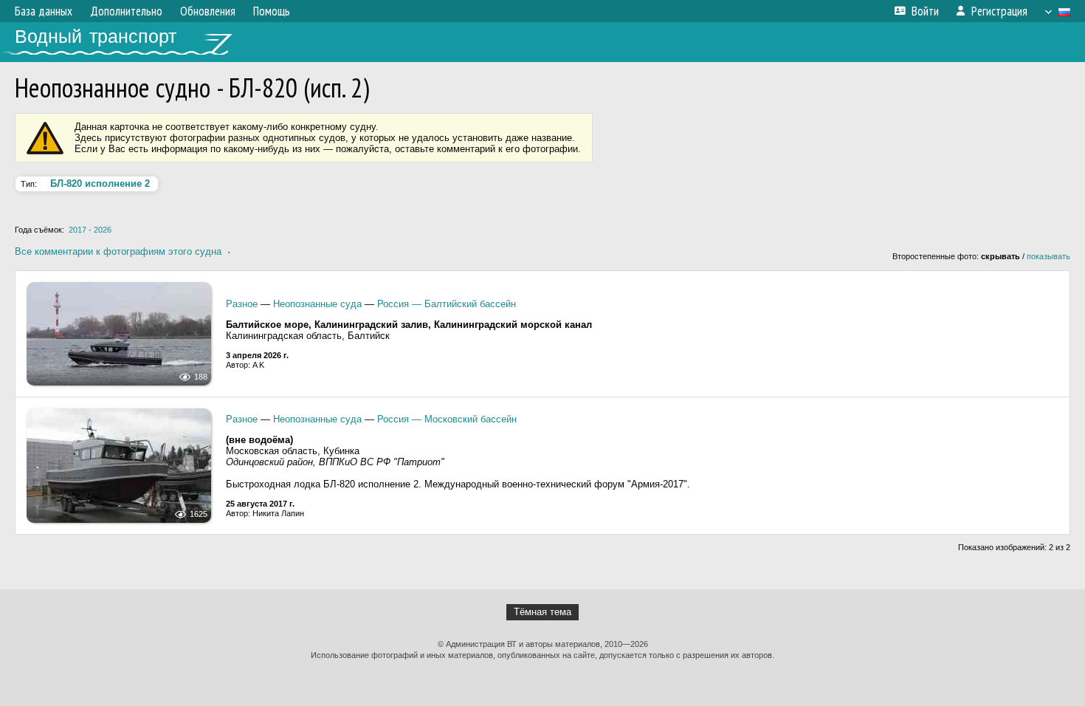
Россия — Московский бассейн (447, 419)
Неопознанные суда (317, 303)
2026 (102, 229)
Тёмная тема (542, 611)
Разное (242, 303)
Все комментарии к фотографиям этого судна (118, 251)
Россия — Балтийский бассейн (446, 303)
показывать (1048, 256)
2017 (77, 229)
